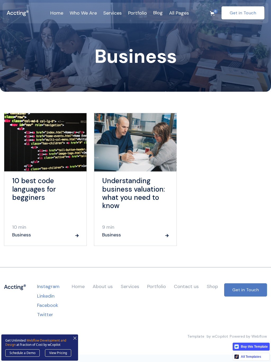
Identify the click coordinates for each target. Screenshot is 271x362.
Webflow (259, 336)
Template (195, 336)
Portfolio (156, 286)
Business (21, 235)
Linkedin (46, 296)
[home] (18, 12)
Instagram (48, 286)
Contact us (186, 286)
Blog (158, 13)
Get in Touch (243, 13)
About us (103, 286)
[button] (56, 13)
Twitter (45, 314)
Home (78, 286)
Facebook (47, 305)
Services (130, 286)
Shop (212, 286)
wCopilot (220, 336)
